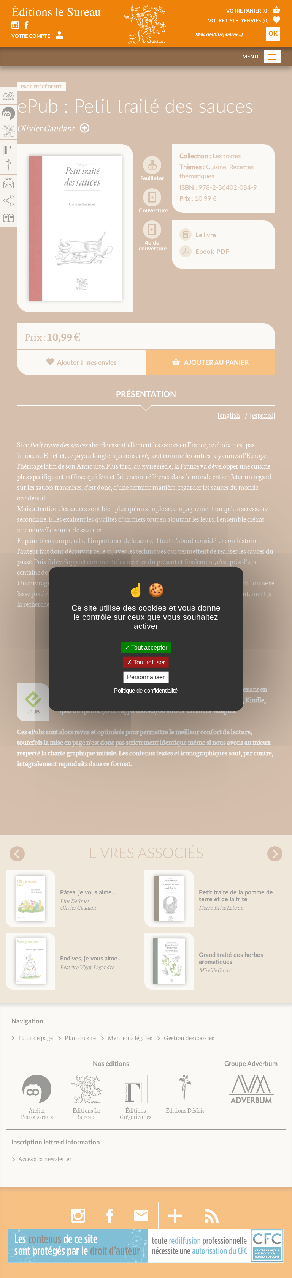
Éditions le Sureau (56, 11)
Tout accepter (148, 647)
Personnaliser (146, 677)
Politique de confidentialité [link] (146, 690)
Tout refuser (148, 662)
